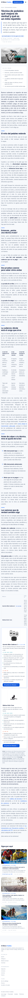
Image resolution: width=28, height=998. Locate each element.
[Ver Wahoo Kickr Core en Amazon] (14, 696)
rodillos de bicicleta (15, 799)
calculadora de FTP (7, 830)
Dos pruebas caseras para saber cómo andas (14, 75)
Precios (3, 983)
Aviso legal (3, 994)
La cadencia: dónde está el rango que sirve (14, 79)
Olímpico (3, 958)
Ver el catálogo (4, 981)
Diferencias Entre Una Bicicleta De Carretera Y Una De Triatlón (11, 924)
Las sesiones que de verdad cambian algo (15, 86)
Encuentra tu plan (18, 2)
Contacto (3, 995)
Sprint (2, 956)
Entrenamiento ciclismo (10, 7)
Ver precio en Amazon (10, 685)
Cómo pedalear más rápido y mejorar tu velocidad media (13, 896)
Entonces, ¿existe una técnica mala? (13, 72)
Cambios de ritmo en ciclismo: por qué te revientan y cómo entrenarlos (13, 867)
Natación (3, 969)
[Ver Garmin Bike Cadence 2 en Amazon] (14, 635)
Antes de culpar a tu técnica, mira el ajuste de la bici (13, 83)
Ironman (3, 962)
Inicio (2, 7)
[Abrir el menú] (25, 2)
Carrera (3, 973)
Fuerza (2, 975)
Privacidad (10, 994)
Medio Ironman (5, 960)
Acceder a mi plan (5, 985)
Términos (21, 994)
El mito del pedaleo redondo (12, 70)
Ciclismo (3, 971)
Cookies (16, 994)
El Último (6, 2)
